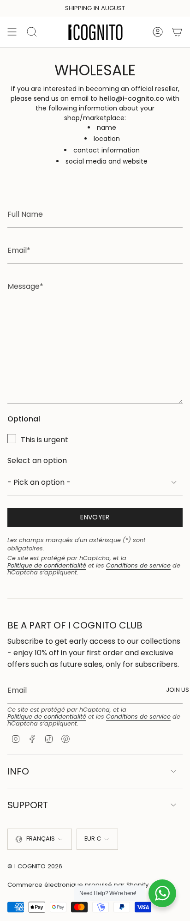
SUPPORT (27, 805)
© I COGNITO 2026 (34, 866)
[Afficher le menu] (12, 32)
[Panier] (177, 32)
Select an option (37, 460)
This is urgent (44, 439)
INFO (18, 771)
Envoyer (94, 517)
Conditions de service (138, 565)
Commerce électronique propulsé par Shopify (77, 884)
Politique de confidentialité (46, 565)
